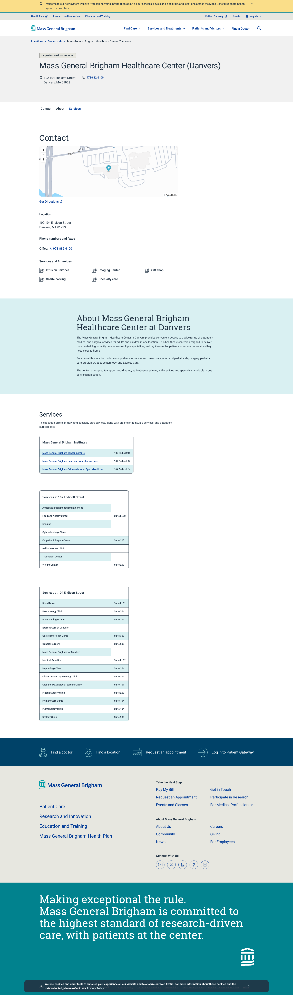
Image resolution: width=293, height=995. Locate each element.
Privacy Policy (95, 988)
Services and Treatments (164, 28)
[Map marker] (108, 168)
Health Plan (37, 16)
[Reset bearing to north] (43, 159)
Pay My (165, 789)
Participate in (229, 797)
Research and (65, 816)
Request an (176, 797)
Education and (63, 826)
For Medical (231, 805)
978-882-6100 (95, 77)
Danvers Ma (55, 41)
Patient (52, 806)
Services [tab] (75, 108)
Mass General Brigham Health (75, 836)
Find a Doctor (241, 28)
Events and (172, 805)
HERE (174, 194)
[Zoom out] (43, 154)
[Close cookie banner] (249, 986)
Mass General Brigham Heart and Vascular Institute (70, 461)
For (222, 842)
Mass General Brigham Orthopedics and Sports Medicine (72, 469)
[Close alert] (252, 4)
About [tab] (60, 108)
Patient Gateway (214, 16)
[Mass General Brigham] (53, 28)
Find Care (130, 28)
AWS (168, 194)
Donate (236, 16)
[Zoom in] (43, 149)
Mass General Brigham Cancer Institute (63, 453)
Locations (37, 41)
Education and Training (97, 16)
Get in (220, 789)
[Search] (259, 28)
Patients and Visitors (206, 28)
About (163, 826)
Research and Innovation (66, 16)
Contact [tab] (46, 108)
